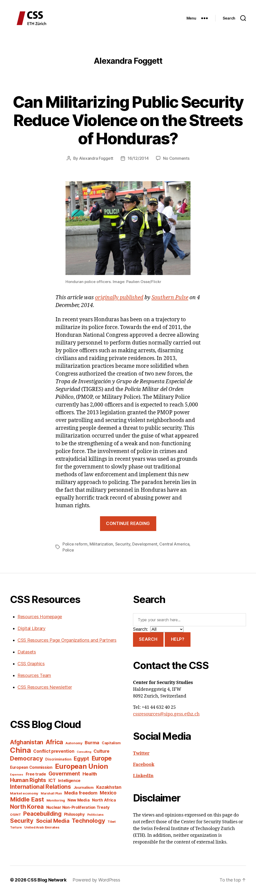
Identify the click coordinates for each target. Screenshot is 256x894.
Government (64, 773)
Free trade (36, 774)
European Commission (31, 767)
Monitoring (55, 800)
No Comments (176, 158)
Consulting (84, 752)
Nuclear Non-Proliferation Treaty (78, 807)
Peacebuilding (42, 813)
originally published (119, 297)
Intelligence (69, 780)
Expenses (16, 774)
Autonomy (74, 743)
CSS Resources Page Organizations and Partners (67, 640)
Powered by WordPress (96, 879)
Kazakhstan (109, 787)
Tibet (112, 822)
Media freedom (81, 793)
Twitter (141, 753)
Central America (174, 544)
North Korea (27, 806)
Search (148, 639)
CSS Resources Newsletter (45, 687)
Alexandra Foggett (96, 158)
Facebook (143, 765)
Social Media (53, 821)
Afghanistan (26, 742)
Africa (54, 742)
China (20, 750)
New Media (79, 800)
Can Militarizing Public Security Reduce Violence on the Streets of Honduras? (128, 120)
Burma (92, 742)
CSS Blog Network (46, 879)
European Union (81, 766)
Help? (177, 639)
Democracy (26, 758)
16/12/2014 (138, 158)
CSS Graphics (31, 663)
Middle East (27, 799)
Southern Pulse (170, 297)
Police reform (75, 544)
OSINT (15, 814)
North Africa (104, 800)
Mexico (108, 793)
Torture (16, 827)
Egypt (81, 758)
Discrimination (58, 759)
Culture (102, 751)
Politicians (95, 814)
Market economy (24, 793)
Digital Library (32, 628)
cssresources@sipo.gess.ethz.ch (166, 714)
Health (89, 773)
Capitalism (111, 743)
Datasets (27, 651)
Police (68, 550)
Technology (88, 820)
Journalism (84, 787)
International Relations (40, 786)
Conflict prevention (53, 751)
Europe (102, 758)
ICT (52, 780)
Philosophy (74, 814)
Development (144, 544)
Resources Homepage (40, 616)
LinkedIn (143, 776)
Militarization (101, 544)
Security (122, 544)
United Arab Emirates (42, 827)
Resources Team (34, 675)
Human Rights (28, 780)
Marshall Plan (51, 793)
